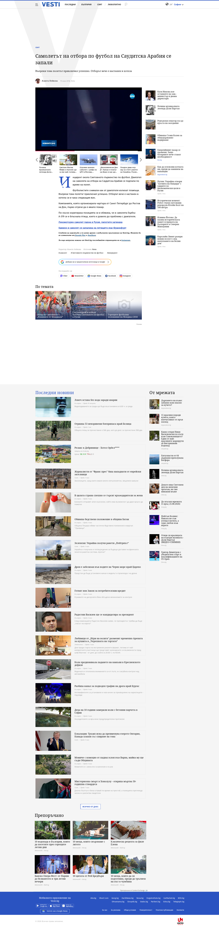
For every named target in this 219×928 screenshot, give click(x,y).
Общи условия (130, 910)
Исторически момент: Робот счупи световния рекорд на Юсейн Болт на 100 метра (170, 204)
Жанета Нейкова (50, 80)
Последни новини (54, 392)
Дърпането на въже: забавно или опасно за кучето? (171, 402)
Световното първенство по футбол (87, 253)
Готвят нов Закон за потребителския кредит (100, 590)
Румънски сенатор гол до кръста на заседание (170, 121)
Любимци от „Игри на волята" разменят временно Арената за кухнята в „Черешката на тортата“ (109, 640)
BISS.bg (181, 898)
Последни (70, 4)
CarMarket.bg (169, 898)
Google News (96, 276)
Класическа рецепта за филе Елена (127, 843)
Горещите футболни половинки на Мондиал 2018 (123, 315)
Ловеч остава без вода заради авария (96, 399)
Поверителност (146, 910)
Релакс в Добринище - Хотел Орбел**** (97, 447)
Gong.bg (115, 898)
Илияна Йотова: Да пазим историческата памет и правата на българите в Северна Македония (168, 222)
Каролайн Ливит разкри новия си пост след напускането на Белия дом (169, 240)
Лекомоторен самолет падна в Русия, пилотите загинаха (90, 222)
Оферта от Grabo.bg (82, 451)
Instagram (125, 240)
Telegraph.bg (178, 901)
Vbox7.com (103, 898)
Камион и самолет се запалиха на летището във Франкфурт (92, 227)
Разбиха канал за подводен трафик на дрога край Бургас (107, 686)
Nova (94, 249)
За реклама (115, 910)
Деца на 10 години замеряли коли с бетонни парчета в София (106, 711)
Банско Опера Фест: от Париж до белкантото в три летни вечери (52, 879)
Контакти (180, 910)
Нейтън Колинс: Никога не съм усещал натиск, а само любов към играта (170, 521)
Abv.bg (93, 898)
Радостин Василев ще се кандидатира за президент (104, 614)
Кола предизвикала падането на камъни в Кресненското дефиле (107, 663)
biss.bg (159, 160)
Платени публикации (164, 910)
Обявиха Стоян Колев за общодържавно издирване (169, 137)
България (86, 4)
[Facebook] (184, 913)
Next (140, 165)
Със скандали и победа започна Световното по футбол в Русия (88, 314)
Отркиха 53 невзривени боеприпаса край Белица (103, 423)
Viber (65, 276)
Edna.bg (166, 901)
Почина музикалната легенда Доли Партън (168, 107)
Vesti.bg (51, 4)
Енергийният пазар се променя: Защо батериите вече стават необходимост (169, 153)
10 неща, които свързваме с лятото (89, 843)
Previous (36, 165)
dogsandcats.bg (162, 174)
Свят (99, 4)
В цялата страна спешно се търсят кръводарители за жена (109, 495)
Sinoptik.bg (132, 901)
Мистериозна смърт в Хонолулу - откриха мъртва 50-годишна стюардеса (105, 783)
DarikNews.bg (127, 898)
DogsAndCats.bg (153, 898)
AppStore (92, 235)
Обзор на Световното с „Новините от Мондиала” (50, 315)
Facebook (112, 276)
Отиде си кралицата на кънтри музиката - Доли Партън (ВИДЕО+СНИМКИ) (172, 539)
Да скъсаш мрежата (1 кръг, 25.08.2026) (171, 502)
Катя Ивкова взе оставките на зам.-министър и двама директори (167, 95)
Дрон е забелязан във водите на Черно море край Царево (108, 566)
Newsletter (79, 276)
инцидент (112, 253)
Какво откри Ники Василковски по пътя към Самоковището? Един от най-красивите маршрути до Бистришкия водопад (172, 438)
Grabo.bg (144, 901)
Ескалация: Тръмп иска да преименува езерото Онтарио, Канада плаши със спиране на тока (107, 735)
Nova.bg (139, 898)
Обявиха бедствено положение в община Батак (102, 519)
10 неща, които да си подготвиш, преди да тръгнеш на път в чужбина (128, 879)
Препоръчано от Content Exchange (132, 890)
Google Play (80, 235)
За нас (104, 910)
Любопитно (114, 4)
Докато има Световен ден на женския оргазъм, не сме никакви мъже (172, 488)
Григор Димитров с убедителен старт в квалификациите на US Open (171, 555)
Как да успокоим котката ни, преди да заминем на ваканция (170, 169)
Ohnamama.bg (118, 901)
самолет (63, 253)
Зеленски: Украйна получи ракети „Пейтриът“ (102, 543)
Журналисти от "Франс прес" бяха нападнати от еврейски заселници (108, 473)
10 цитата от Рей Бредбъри (88, 876)
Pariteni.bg (155, 901)
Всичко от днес (90, 806)
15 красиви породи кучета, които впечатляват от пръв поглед (172, 418)
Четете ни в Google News (57, 911)
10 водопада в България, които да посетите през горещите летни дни (52, 844)
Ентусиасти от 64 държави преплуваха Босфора (172, 458)
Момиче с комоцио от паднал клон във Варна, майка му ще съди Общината (109, 759)
